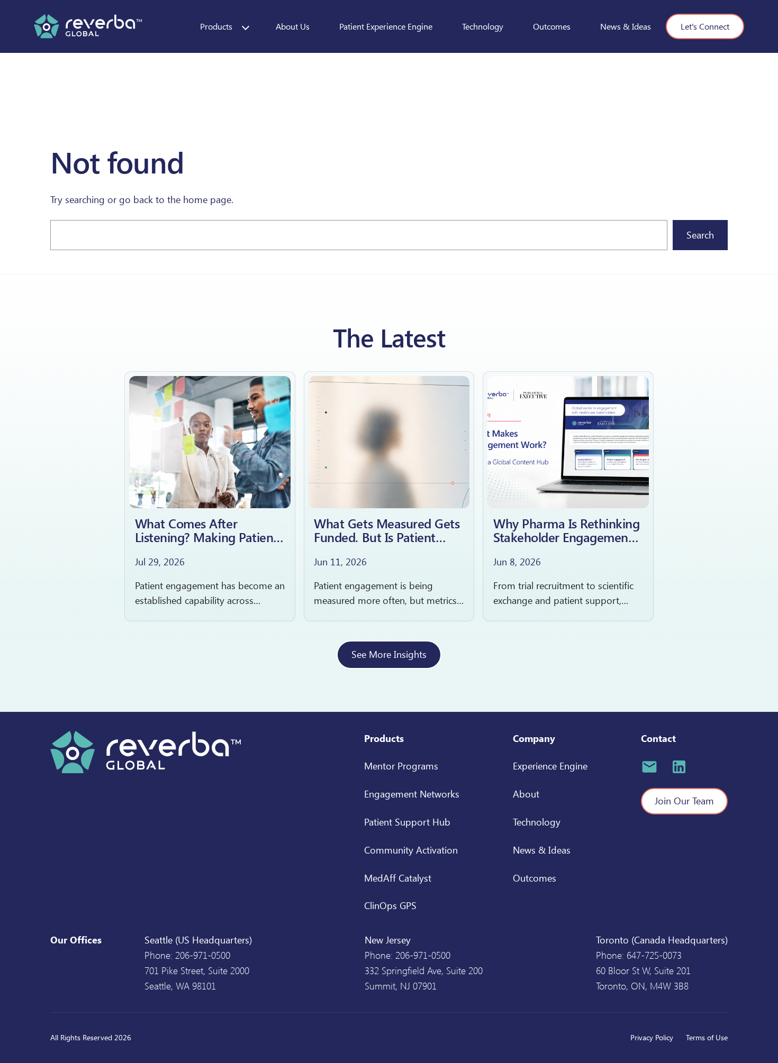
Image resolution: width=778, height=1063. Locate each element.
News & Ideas (625, 26)
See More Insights (389, 654)
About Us (293, 26)
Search (700, 234)
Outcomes (552, 26)
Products (216, 26)
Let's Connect (705, 26)
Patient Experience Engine (385, 26)
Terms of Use (707, 1037)
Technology (482, 26)
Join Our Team (684, 800)
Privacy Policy (651, 1037)
